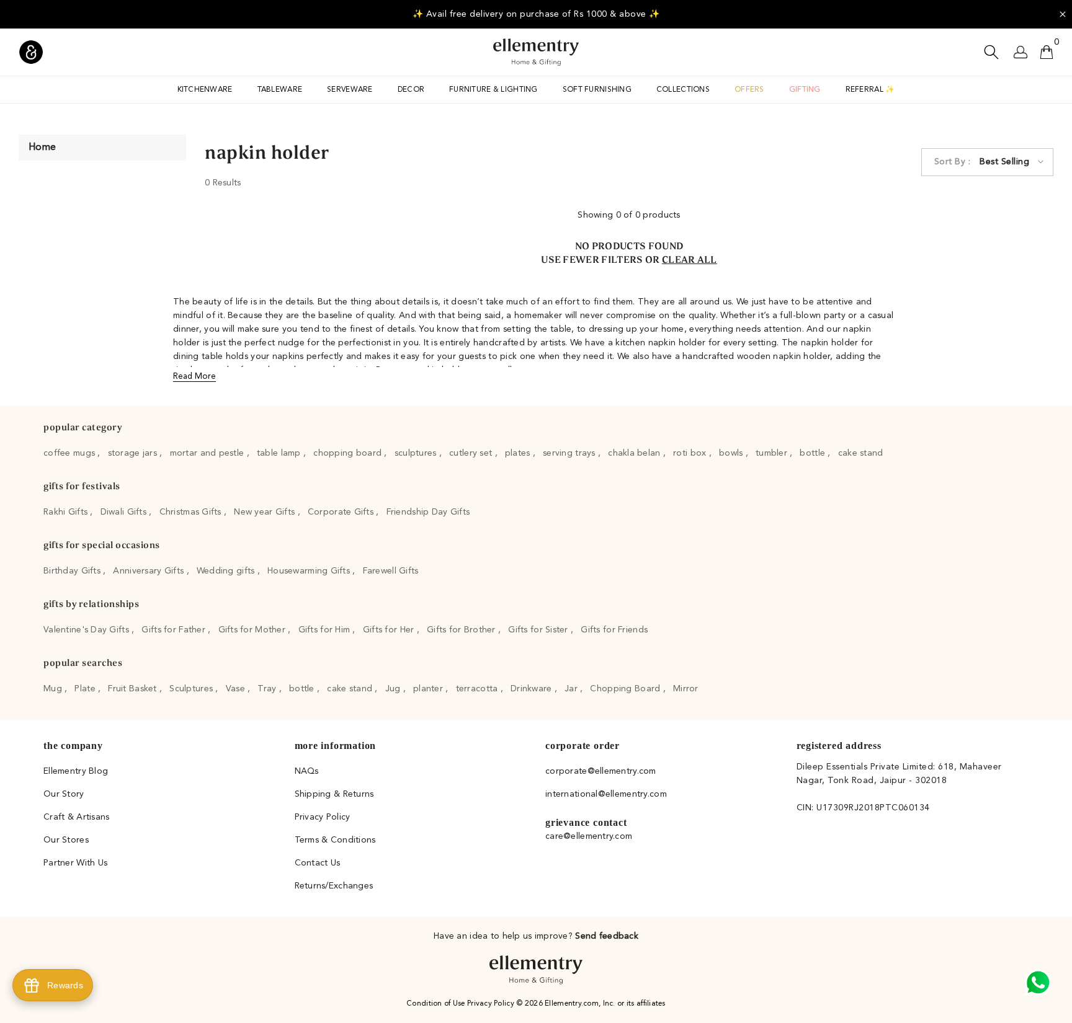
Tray (268, 688)
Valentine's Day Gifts (87, 630)
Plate (86, 688)
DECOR (411, 90)
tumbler (773, 453)
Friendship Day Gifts (428, 512)
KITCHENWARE (205, 90)
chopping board (348, 453)
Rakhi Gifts (66, 512)
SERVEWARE (350, 90)
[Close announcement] (1062, 14)
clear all (689, 261)
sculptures (417, 453)
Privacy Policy (491, 1004)
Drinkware (533, 688)
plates (519, 453)
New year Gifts (265, 512)
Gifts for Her (390, 630)
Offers (749, 90)
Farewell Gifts (391, 571)
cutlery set (471, 453)
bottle (814, 453)
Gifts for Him (325, 630)
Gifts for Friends (614, 630)
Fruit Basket (133, 688)
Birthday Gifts (73, 571)
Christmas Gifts (191, 512)
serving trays (570, 453)
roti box (691, 453)
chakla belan (635, 453)
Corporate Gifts (342, 512)
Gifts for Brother (462, 630)
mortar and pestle (208, 453)
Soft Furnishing (597, 90)
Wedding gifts (227, 571)
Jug (394, 688)
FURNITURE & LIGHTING (493, 90)
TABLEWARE (280, 90)
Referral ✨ (870, 90)
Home (42, 148)
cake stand (860, 453)
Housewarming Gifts (309, 571)
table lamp (280, 453)
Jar (572, 688)
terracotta (478, 688)
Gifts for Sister (539, 630)
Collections (683, 90)
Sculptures (192, 688)
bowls (732, 453)
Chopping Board (626, 688)
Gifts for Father (174, 630)
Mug (54, 688)
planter (429, 688)
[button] (987, 162)
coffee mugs (70, 453)
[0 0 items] (1046, 52)
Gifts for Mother (253, 630)
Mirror (686, 688)
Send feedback (606, 936)
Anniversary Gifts (149, 571)
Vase (237, 688)
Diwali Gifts (125, 512)
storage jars (134, 453)
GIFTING (805, 90)
